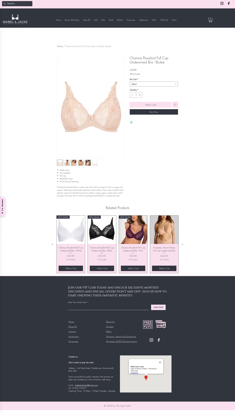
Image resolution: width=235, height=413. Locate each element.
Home (59, 46)
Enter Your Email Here (77, 302)
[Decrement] (132, 94)
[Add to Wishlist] (175, 105)
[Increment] (140, 94)
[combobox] (154, 84)
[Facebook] (229, 3)
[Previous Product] (52, 244)
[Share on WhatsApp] (131, 122)
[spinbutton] (136, 94)
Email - (72, 385)
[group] (117, 244)
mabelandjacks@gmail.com (86, 385)
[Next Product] (182, 244)
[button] (211, 20)
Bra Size (134, 79)
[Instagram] (222, 3)
